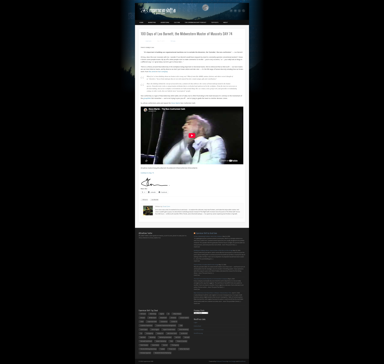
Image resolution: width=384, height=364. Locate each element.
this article (152, 71)
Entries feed (197, 326)
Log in (195, 322)
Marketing (152, 22)
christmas (173, 318)
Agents (162, 314)
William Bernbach (184, 349)
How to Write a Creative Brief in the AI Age (206, 265)
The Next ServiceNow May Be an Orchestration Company (211, 279)
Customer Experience (146, 325)
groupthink (147, 98)
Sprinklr (165, 345)
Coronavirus (164, 321)
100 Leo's (145, 199)
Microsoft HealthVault (146, 341)
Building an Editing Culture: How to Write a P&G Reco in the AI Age (213, 250)
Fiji (141, 333)
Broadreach (163, 318)
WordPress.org (198, 333)
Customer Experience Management (166, 325)
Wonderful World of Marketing (163, 353)
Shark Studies (144, 345)
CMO (141, 321)
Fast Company (163, 71)
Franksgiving (149, 333)
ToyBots (162, 349)
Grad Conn (148, 41)
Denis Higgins (155, 329)
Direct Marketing (183, 329)
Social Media (155, 345)
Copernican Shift (152, 321)
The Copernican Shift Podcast (195, 22)
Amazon (142, 318)
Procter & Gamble (182, 341)
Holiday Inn (160, 333)
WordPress (242, 361)
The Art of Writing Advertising (148, 349)
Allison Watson (177, 314)
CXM (181, 325)
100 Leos (172, 41)
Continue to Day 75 (147, 173)
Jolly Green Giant (172, 333)
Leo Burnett (155, 199)
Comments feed (198, 329)
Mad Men (143, 337)
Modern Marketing (161, 341)
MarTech (178, 337)
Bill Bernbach (152, 318)
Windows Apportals (145, 353)
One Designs (232, 361)
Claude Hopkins (184, 318)
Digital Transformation (169, 329)
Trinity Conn (172, 349)
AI (168, 314)
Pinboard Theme (221, 361)
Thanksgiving (175, 345)
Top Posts (214, 22)
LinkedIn (239, 10)
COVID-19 (174, 321)
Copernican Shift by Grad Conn (206, 233)
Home (141, 22)
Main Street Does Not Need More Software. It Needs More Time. (213, 293)
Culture (177, 22)
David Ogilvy (143, 329)
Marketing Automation (165, 337)
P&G (171, 341)
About (225, 22)
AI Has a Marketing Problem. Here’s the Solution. (208, 236)
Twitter (231, 10)
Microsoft (187, 337)
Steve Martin (175, 103)
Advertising (165, 22)
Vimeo (235, 10)
